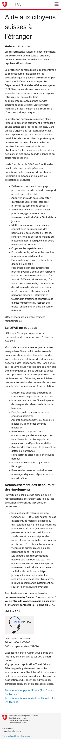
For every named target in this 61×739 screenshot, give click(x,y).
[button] (56, 4)
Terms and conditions (10, 736)
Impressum (25, 736)
